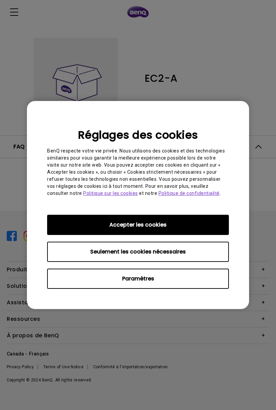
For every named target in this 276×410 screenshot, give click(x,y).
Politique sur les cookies (110, 193)
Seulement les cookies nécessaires (138, 251)
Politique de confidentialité (189, 193)
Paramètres (138, 278)
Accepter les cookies (138, 225)
